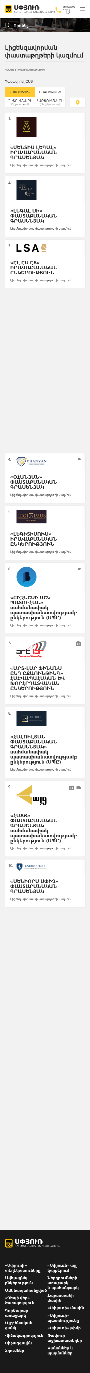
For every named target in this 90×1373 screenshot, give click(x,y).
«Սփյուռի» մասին (66, 1307)
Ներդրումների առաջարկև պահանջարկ (63, 1282)
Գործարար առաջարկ (16, 1313)
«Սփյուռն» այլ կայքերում (62, 1268)
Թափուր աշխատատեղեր (65, 1338)
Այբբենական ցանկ (18, 1325)
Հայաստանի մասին (61, 1298)
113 (66, 11)
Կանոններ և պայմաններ (60, 1350)
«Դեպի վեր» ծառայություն (19, 1300)
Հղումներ (14, 1350)
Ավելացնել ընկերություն (19, 1280)
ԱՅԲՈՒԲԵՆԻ (50, 92)
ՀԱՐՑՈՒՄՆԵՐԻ (50, 102)
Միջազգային (18, 1342)
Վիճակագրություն (24, 1335)
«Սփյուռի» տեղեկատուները (22, 1268)
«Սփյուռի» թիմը (64, 1327)
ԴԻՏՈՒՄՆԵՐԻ (20, 102)
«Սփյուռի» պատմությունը (63, 1318)
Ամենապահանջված (26, 1290)
